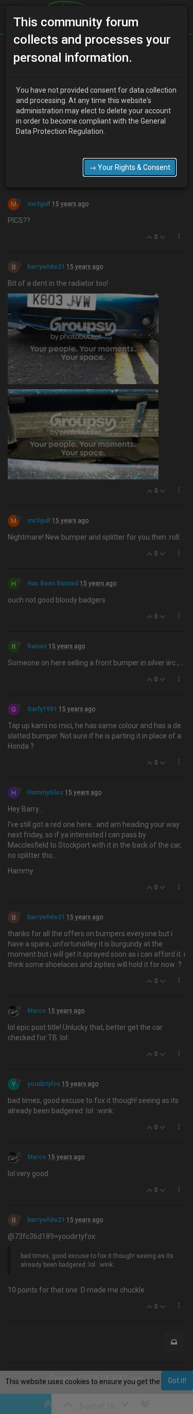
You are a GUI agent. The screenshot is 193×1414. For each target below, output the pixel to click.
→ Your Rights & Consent (129, 167)
